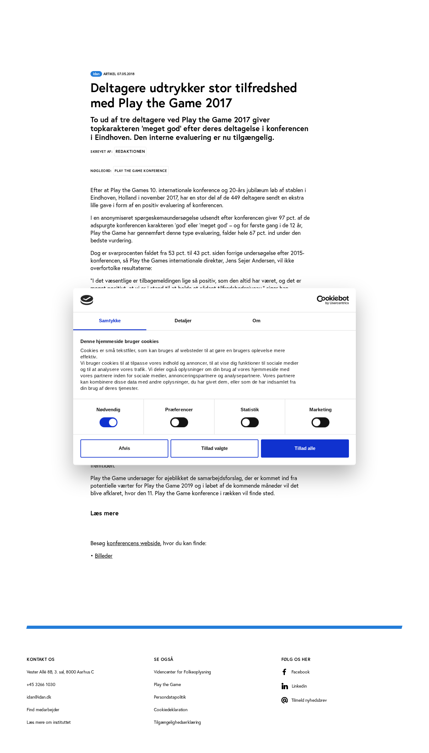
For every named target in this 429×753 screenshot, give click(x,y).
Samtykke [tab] (110, 321)
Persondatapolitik (170, 697)
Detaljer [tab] (183, 321)
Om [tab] (256, 321)
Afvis (124, 448)
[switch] (179, 422)
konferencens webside (133, 543)
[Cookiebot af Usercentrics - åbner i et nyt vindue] (321, 300)
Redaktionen (130, 151)
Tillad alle (305, 448)
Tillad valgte (214, 448)
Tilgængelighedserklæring (177, 722)
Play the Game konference (141, 171)
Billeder (103, 555)
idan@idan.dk (39, 697)
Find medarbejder (43, 709)
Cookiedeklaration (170, 709)
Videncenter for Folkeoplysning (182, 672)
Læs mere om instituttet (49, 722)
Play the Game (167, 684)
